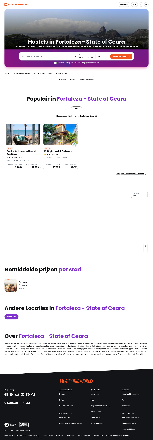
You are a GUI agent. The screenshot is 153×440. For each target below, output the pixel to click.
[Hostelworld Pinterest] (28, 394)
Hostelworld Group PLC (130, 394)
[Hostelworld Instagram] (17, 394)
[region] (76, 221)
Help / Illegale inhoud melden (70, 423)
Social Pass (95, 394)
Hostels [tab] (62, 79)
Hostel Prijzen (96, 412)
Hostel (10, 148)
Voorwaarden (48, 435)
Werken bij (126, 406)
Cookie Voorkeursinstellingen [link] (117, 435)
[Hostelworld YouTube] (22, 394)
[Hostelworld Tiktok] (33, 394)
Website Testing (84, 435)
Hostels (62, 394)
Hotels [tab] (72, 79)
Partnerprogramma (129, 423)
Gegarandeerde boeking (100, 406)
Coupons (59, 435)
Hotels (61, 400)
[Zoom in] (145, 246)
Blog (92, 400)
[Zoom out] (145, 250)
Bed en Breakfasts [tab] (87, 79)
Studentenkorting (97, 423)
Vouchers (70, 435)
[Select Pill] (141, 4)
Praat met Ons (64, 417)
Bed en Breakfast (66, 406)
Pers (123, 400)
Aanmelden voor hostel (130, 417)
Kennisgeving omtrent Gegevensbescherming (21, 435)
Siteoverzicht (98, 435)
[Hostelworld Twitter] (11, 394)
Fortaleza (11, 317)
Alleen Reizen (96, 417)
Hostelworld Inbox (129, 429)
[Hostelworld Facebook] (6, 394)
